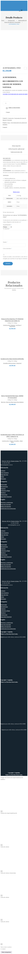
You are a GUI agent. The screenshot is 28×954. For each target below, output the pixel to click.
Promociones (4, 494)
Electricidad (4, 484)
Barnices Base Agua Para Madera (15, 402)
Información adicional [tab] (16, 149)
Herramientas (4, 486)
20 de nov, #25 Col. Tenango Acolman (10, 461)
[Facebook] (9, 127)
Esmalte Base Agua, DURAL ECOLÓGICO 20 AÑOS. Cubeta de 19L (12, 435)
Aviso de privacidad (6, 504)
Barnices (3, 402)
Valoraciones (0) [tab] (16, 152)
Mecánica (3, 492)
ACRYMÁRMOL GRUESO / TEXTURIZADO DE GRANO (25, 68)
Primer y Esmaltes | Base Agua (16, 441)
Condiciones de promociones (8, 508)
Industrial (18, 363)
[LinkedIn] (21, 127)
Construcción (11, 20)
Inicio (2, 20)
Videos (2, 476)
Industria (3, 488)
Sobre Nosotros (5, 472)
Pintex (8, 122)
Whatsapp (3, 478)
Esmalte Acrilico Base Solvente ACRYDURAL (12, 359)
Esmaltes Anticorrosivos (9, 363)
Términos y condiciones (7, 502)
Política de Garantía (6, 506)
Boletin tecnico (16, 192)
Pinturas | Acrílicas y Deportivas (15, 325)
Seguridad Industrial (6, 496)
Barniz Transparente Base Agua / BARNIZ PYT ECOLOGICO (12, 396)
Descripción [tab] (16, 146)
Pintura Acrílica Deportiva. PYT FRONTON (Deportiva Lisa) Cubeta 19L (12, 319)
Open (3, 3)
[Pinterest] (15, 127)
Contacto (3, 470)
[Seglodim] (14, 8)
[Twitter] (12, 127)
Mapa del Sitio (4, 474)
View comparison (6, 952)
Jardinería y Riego (5, 490)
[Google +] (18, 127)
